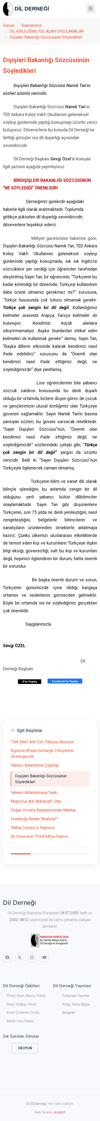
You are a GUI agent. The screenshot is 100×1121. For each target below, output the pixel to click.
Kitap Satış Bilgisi (76, 1004)
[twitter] (19, 957)
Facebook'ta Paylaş (65, 681)
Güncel (8, 25)
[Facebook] (7, 957)
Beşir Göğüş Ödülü (22, 1004)
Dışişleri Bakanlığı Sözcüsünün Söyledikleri (45, 37)
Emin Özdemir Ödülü (23, 1012)
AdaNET (60, 1112)
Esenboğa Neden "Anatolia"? (34, 819)
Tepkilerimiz (31, 25)
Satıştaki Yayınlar (75, 996)
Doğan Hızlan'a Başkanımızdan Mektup (43, 810)
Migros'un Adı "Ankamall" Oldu (36, 801)
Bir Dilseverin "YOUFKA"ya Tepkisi (39, 836)
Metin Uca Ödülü (20, 1021)
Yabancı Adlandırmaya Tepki (34, 792)
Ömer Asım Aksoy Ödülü (26, 996)
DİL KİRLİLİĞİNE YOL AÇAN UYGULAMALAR (46, 31)
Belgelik (68, 1012)
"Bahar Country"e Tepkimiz (33, 827)
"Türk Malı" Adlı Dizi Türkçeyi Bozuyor (42, 742)
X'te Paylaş (29, 681)
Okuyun (25, 1048)
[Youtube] (44, 957)
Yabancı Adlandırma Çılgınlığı (35, 765)
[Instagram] (32, 957)
